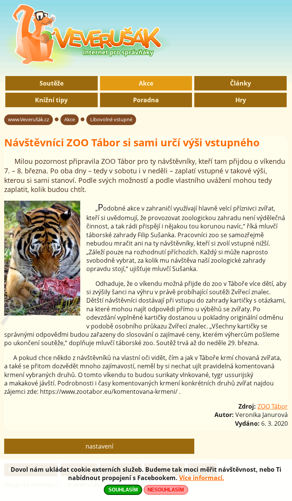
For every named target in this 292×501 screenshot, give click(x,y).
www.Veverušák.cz (28, 119)
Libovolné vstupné (111, 119)
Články (240, 83)
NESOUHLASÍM (166, 490)
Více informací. (201, 478)
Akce (146, 83)
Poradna (146, 100)
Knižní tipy (51, 100)
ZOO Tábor (272, 406)
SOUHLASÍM (123, 490)
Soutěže (51, 83)
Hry (240, 100)
